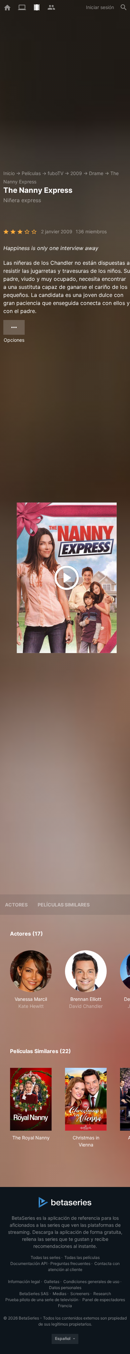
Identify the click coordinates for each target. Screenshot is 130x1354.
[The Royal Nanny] (31, 1099)
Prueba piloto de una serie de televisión (41, 1299)
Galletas (51, 1281)
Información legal (24, 1281)
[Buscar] (123, 7)
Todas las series (45, 1257)
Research (102, 1293)
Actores (16, 904)
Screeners (79, 1293)
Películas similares (64, 904)
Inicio (9, 173)
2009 (76, 173)
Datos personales (65, 1287)
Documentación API (28, 1263)
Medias (59, 1293)
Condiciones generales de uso (91, 1281)
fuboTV (55, 173)
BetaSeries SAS (34, 1293)
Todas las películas (82, 1257)
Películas (31, 173)
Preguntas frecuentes (70, 1263)
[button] (31, 983)
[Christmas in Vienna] (86, 1099)
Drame (96, 173)
